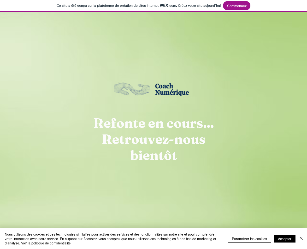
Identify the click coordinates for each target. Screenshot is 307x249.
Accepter (284, 238)
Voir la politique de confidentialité (46, 243)
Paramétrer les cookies (249, 238)
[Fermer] (301, 238)
